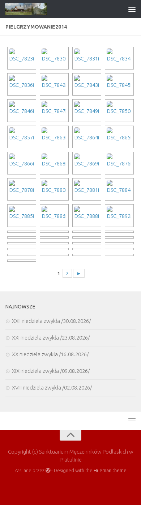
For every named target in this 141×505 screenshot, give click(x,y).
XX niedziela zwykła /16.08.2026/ (50, 354)
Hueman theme (110, 470)
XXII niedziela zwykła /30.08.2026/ (51, 321)
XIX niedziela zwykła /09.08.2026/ (51, 371)
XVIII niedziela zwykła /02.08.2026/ (52, 387)
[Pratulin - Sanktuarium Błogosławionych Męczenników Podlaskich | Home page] (33, 9)
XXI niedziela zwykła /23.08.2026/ (51, 337)
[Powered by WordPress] (48, 470)
